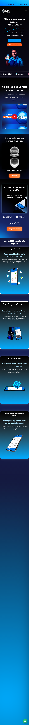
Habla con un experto (14, 44)
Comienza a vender (14, 40)
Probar (14, 176)
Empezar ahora (14, 229)
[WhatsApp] (25, 721)
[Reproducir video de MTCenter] (14, 116)
